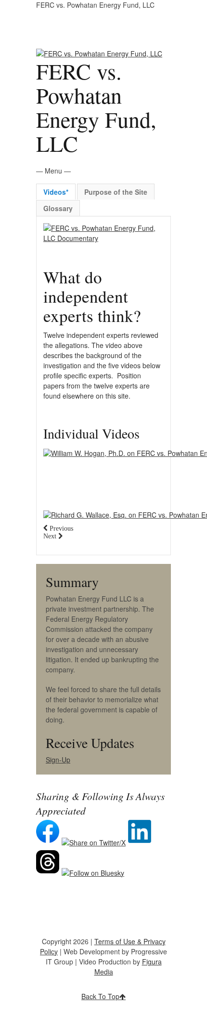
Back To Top (100, 996)
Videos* (55, 192)
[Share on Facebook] (49, 842)
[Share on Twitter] (95, 842)
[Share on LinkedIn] (141, 842)
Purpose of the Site (115, 192)
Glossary (58, 208)
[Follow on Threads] (49, 873)
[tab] (56, 192)
